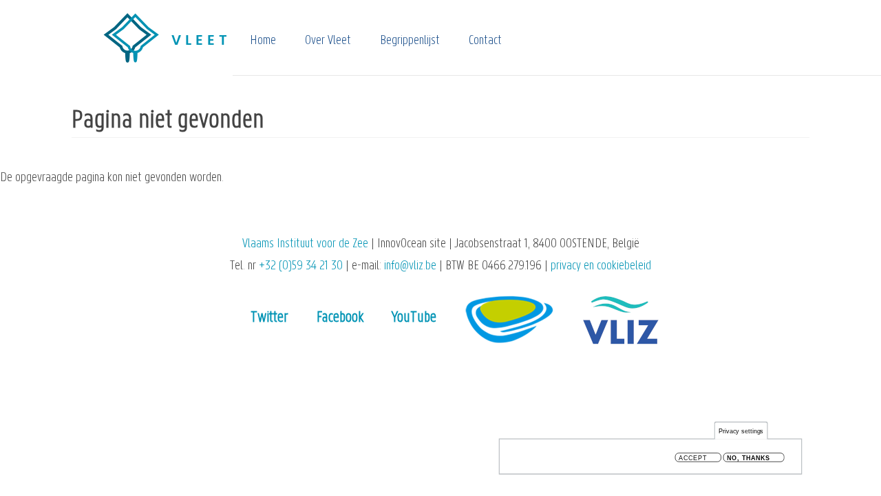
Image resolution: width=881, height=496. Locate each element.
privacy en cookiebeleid (601, 266)
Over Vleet (328, 41)
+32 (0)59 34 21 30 (301, 266)
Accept (693, 458)
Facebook (340, 318)
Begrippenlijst (410, 41)
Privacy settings (741, 431)
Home (263, 41)
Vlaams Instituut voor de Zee (305, 244)
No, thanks (748, 458)
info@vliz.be (410, 266)
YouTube (414, 318)
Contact (485, 41)
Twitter (269, 318)
